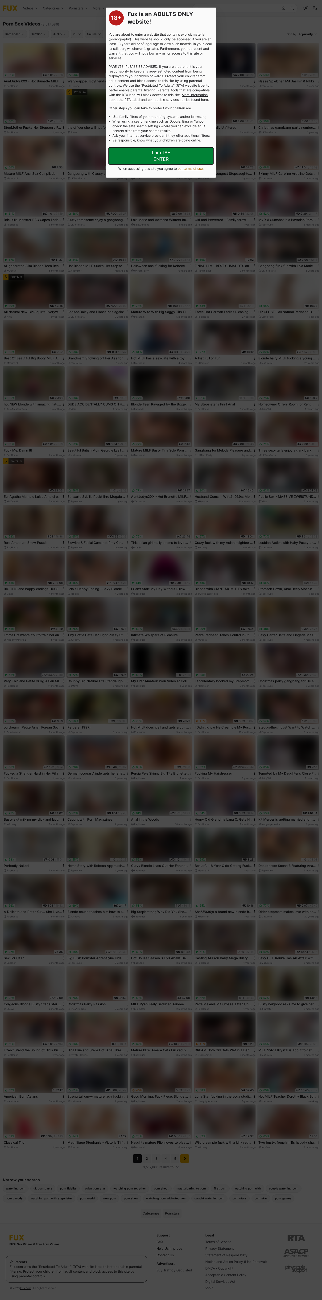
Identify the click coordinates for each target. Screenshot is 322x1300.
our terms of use (190, 168)
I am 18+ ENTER (161, 156)
